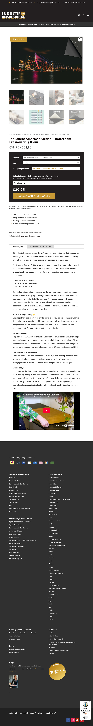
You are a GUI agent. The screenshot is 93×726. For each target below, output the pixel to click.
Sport (51, 576)
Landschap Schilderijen (57, 546)
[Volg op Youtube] (77, 720)
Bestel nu (12, 478)
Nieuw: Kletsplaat (15, 559)
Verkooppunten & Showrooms (19, 509)
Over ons (52, 648)
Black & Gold (53, 484)
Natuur (51, 567)
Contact (51, 633)
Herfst (51, 524)
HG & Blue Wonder (15, 543)
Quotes (51, 592)
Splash (51, 579)
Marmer (51, 564)
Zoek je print (13, 487)
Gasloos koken (14, 636)
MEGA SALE (13, 512)
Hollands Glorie (54, 530)
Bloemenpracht (54, 490)
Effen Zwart (53, 505)
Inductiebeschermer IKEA (18, 493)
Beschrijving (18, 246)
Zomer (51, 616)
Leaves (51, 549)
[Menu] (89, 702)
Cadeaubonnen (14, 552)
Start (10, 134)
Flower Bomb (53, 515)
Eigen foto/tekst (15, 481)
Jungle (51, 536)
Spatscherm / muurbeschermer (20, 522)
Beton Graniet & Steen (56, 481)
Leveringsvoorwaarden (17, 649)
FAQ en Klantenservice (56, 639)
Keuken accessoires (16, 534)
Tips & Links (13, 502)
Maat (15, 163)
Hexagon (52, 527)
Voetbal (51, 598)
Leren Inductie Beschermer (18, 484)
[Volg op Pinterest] (82, 720)
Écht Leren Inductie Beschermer (60, 499)
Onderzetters (14, 537)
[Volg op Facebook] (68, 720)
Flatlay (51, 512)
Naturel (51, 558)
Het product (13, 490)
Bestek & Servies (54, 478)
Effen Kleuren (53, 502)
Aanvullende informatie (40, 246)
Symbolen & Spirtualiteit (57, 589)
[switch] (85, 717)
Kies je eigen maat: (21, 169)
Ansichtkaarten (14, 556)
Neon (50, 561)
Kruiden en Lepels (55, 542)
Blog (10, 505)
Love (50, 555)
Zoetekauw (53, 613)
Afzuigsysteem (14, 639)
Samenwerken (14, 499)
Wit (50, 607)
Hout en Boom (53, 533)
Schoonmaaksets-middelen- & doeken (22, 540)
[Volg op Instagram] (73, 720)
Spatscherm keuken (16, 525)
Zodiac (51, 610)
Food (50, 518)
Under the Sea (54, 595)
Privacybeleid (14, 652)
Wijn (50, 601)
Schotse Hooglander (56, 573)
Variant (16, 158)
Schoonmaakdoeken (16, 546)
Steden (29, 134)
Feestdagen (53, 509)
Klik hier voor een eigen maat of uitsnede (48, 168)
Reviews (51, 654)
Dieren (51, 496)
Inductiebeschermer (20, 134)
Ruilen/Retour (53, 636)
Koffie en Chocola (55, 539)
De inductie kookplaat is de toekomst (22, 633)
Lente (51, 552)
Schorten (12, 549)
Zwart (51, 619)
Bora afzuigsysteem (16, 496)
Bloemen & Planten (55, 487)
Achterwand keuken (16, 531)
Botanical (52, 493)
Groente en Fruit (54, 521)
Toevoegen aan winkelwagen (32, 195)
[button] (80, 39)
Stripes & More (54, 585)
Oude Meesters (54, 570)
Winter (51, 604)
